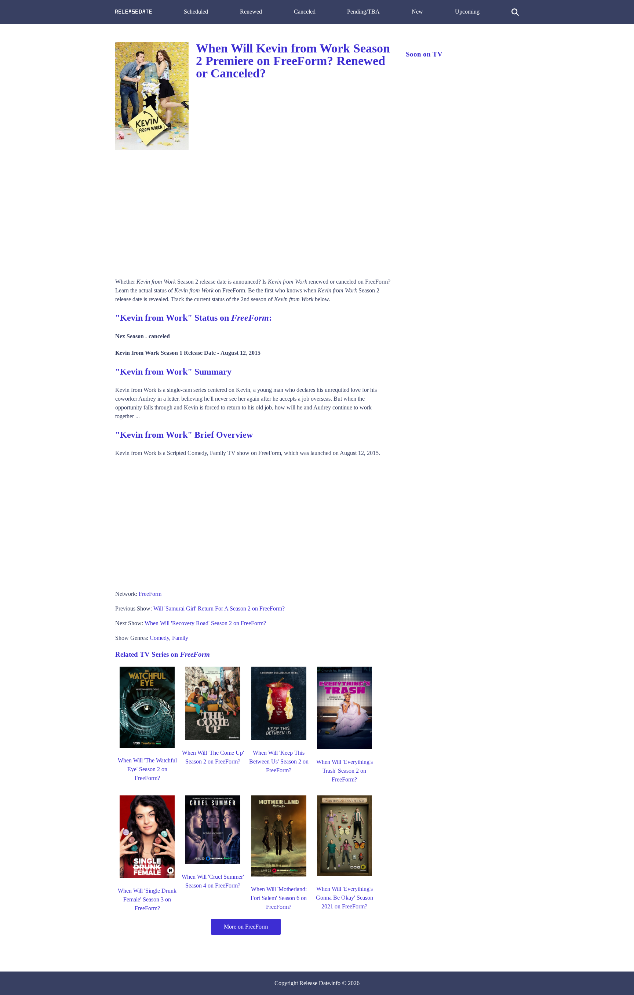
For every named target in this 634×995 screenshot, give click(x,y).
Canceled (305, 11)
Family (180, 638)
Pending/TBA (363, 11)
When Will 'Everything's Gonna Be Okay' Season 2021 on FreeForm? (344, 898)
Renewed (251, 11)
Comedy (159, 638)
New (417, 11)
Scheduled (196, 11)
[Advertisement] (253, 211)
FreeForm (150, 594)
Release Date (314, 983)
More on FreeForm (246, 926)
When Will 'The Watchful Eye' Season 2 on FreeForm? (147, 769)
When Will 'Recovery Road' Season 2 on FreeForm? (205, 623)
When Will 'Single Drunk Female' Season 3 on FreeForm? (147, 899)
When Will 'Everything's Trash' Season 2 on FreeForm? (344, 771)
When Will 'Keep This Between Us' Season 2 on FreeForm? (279, 761)
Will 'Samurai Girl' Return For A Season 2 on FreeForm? (219, 608)
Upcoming (467, 11)
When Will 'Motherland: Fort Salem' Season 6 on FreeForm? (279, 898)
